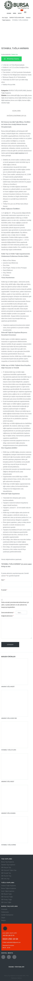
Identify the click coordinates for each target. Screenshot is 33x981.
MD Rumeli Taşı (6, 876)
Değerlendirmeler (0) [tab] (16, 115)
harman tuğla (26, 100)
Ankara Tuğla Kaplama (8, 885)
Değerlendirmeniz (7, 616)
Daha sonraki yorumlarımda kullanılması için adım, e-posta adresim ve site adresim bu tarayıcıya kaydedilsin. (15, 605)
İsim (3, 580)
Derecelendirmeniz (7, 612)
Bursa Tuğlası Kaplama (8, 888)
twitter (3, 957)
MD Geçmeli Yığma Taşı (8, 870)
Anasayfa (4, 909)
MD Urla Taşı (5, 878)
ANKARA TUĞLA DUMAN (8, 813)
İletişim (3, 920)
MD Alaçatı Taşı (6, 867)
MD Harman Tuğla (7, 897)
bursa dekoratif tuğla (13, 95)
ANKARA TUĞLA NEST (7, 781)
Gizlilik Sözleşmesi (7, 915)
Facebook (9, 957)
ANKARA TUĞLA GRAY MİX (9, 718)
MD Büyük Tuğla (6, 894)
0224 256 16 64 (10, 939)
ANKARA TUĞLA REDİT (8, 686)
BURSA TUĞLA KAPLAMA (17, 17)
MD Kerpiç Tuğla (6, 899)
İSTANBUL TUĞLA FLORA (8, 750)
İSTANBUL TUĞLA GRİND (8, 845)
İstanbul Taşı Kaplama (8, 864)
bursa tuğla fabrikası (21, 98)
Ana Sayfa (5, 17)
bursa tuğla (24, 95)
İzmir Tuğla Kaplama (7, 891)
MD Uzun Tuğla (6, 902)
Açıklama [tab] (16, 111)
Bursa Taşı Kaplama (7, 862)
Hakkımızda (5, 912)
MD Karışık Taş (6, 873)
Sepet (3, 917)
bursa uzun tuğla (16, 100)
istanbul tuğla (5, 103)
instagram (14, 957)
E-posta (4, 590)
